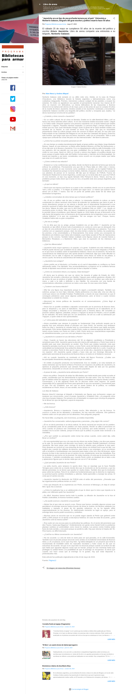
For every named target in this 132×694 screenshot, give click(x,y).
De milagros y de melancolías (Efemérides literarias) (63, 568)
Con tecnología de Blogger (80, 689)
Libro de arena (50, 4)
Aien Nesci (50, 94)
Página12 (52, 560)
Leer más (111, 639)
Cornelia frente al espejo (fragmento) (56, 624)
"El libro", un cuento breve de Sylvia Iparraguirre (59, 645)
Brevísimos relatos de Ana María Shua (56, 666)
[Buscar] (118, 5)
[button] (114, 18)
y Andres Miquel (61, 94)
